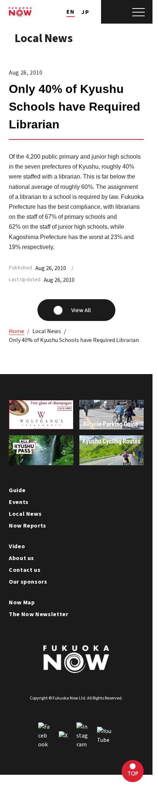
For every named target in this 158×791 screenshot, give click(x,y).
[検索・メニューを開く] (126, 12)
